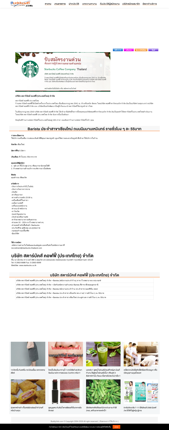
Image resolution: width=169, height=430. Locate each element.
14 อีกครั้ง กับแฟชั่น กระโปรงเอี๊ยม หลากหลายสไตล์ (28, 371)
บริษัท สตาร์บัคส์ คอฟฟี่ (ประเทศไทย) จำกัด (84, 275)
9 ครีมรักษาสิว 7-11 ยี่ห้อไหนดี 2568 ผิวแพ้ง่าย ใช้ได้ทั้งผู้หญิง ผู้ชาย (140, 409)
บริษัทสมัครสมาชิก (131, 4)
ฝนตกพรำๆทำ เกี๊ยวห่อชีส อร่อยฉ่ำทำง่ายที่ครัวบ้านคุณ (27, 409)
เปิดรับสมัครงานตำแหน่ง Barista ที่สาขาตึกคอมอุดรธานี (75, 285)
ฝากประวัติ (74, 4)
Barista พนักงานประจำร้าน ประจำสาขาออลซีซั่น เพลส (75, 289)
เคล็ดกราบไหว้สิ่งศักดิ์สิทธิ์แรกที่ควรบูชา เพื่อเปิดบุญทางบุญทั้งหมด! (140, 371)
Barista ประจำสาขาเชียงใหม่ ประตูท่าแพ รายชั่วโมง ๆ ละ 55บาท (79, 297)
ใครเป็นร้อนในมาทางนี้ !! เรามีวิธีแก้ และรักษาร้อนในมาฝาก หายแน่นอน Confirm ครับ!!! (65, 371)
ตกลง (116, 427)
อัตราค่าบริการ (150, 4)
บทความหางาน (89, 4)
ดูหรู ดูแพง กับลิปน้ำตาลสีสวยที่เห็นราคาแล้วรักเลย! (65, 409)
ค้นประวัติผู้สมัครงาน (110, 4)
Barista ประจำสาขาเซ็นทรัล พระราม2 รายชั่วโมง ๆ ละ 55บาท (78, 293)
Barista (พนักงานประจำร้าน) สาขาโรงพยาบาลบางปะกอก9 (77, 280)
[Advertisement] (84, 29)
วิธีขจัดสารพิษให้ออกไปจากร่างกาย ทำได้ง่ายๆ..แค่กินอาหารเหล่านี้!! (101, 409)
